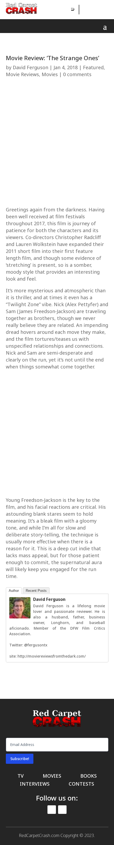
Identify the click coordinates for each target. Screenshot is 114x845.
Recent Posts (36, 591)
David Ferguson (30, 67)
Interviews (35, 784)
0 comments (77, 74)
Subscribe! (19, 758)
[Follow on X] (95, 9)
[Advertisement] (57, 144)
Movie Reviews (22, 74)
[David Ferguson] (19, 617)
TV (20, 776)
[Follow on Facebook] (84, 9)
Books (88, 776)
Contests (81, 784)
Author (14, 591)
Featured (93, 67)
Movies (50, 74)
